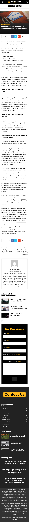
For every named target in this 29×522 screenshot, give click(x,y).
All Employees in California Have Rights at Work (7, 251)
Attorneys (4, 310)
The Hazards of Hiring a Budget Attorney (16, 314)
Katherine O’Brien (21, 222)
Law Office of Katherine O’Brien (17, 231)
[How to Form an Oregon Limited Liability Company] (5, 451)
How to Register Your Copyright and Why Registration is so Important (18, 443)
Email (6, 340)
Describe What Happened (12, 361)
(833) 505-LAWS (15, 6)
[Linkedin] (16, 287)
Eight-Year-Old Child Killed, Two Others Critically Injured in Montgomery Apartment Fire (14, 480)
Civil (5, 10)
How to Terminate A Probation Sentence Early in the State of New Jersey (22, 252)
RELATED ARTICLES (7, 294)
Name (7, 333)
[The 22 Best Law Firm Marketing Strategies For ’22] (5, 308)
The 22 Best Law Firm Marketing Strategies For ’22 (18, 307)
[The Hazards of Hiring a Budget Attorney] (5, 315)
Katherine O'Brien (6, 30)
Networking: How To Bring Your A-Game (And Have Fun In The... (19, 436)
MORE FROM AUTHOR (8, 296)
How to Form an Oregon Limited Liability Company (17, 449)
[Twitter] (19, 287)
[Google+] (13, 287)
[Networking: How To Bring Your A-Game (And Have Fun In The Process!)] (5, 436)
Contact (14, 519)
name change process (11, 185)
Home (2, 10)
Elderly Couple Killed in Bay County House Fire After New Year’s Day (14, 462)
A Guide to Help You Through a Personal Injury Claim (18, 300)
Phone (7, 347)
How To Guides (7, 24)
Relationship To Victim (11, 354)
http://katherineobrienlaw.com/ (14, 271)
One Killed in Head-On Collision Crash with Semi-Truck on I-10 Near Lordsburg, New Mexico (14, 471)
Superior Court (12, 153)
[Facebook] (10, 287)
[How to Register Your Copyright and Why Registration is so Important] (5, 443)
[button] (27, 2)
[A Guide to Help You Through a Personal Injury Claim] (5, 301)
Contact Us (14, 394)
